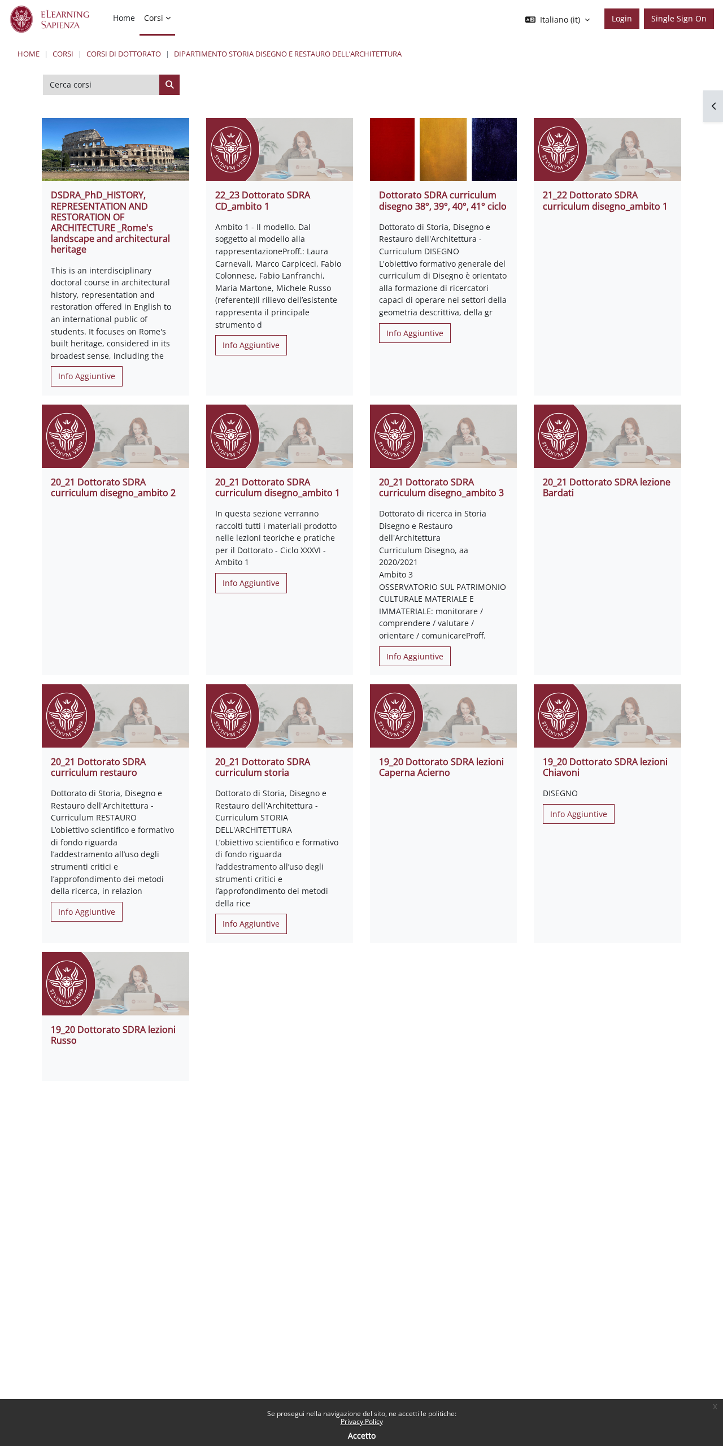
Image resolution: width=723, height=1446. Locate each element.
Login (622, 18)
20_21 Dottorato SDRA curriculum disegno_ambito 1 (277, 487)
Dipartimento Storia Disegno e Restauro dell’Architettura (288, 54)
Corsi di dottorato (123, 54)
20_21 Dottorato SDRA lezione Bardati (606, 487)
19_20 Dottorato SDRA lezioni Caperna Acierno (441, 767)
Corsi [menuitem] (153, 17)
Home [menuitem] (124, 17)
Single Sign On (679, 18)
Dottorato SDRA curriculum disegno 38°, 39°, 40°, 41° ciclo (443, 200)
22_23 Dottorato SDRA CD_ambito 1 (262, 200)
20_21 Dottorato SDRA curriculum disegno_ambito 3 (441, 487)
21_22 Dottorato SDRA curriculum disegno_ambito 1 (605, 200)
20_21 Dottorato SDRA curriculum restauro (98, 767)
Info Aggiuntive (86, 376)
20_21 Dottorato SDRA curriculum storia (262, 767)
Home (29, 54)
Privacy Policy (362, 1421)
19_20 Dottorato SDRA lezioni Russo (113, 1034)
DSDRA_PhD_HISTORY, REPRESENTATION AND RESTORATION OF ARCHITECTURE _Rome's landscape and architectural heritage (110, 222)
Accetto (362, 1435)
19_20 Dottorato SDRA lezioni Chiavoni (605, 767)
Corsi (63, 54)
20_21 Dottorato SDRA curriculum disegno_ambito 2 (113, 487)
